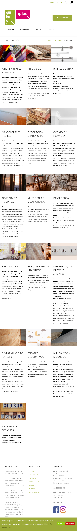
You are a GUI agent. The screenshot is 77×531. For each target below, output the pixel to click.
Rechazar (70, 523)
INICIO (49, 41)
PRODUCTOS (24, 30)
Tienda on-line (62, 17)
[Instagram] (61, 2)
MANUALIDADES (34, 492)
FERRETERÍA (32, 478)
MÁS (51, 30)
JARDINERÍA (32, 489)
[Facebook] (57, 2)
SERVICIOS (40, 30)
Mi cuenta (51, 2)
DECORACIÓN (33, 475)
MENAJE (31, 485)
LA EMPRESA (10, 30)
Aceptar (61, 523)
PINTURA (31, 471)
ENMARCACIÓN (34, 482)
